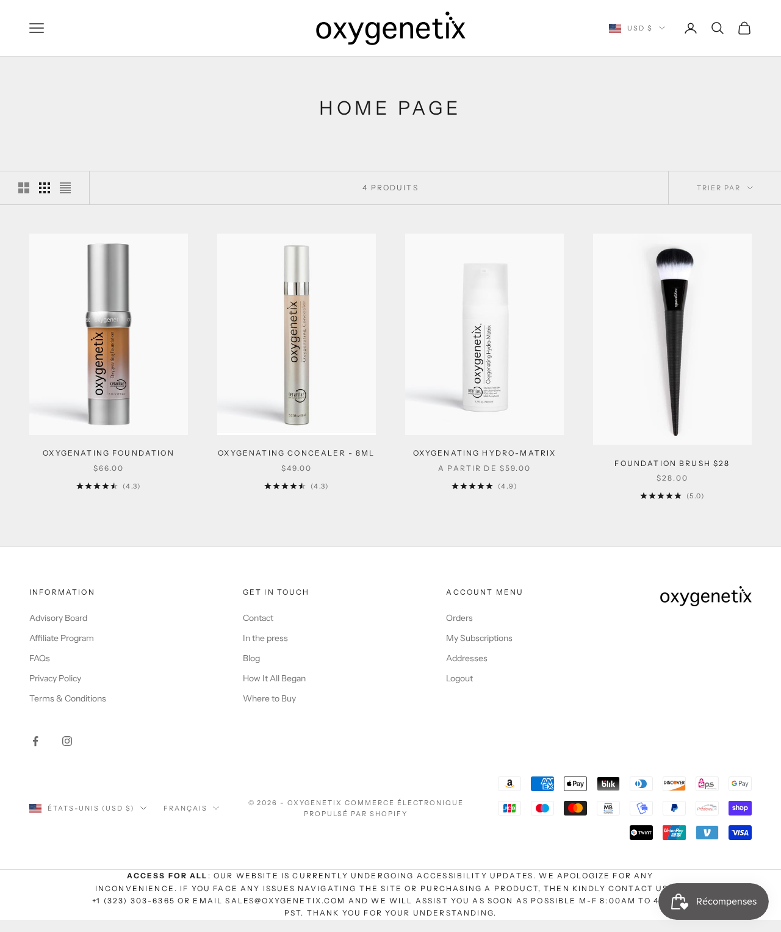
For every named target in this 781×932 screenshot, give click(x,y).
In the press (265, 638)
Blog (251, 658)
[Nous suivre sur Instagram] (67, 741)
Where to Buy (269, 698)
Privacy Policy (55, 678)
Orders (459, 617)
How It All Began (274, 678)
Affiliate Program (61, 638)
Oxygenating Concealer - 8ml (296, 452)
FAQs (39, 658)
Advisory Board (58, 617)
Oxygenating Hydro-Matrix (484, 452)
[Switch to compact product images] (65, 187)
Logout (459, 678)
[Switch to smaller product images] (44, 187)
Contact (258, 617)
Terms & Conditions (67, 698)
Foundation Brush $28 (672, 463)
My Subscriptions (479, 638)
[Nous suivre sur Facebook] (35, 741)
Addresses (467, 658)
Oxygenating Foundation (109, 452)
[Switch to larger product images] (23, 187)
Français (185, 808)
